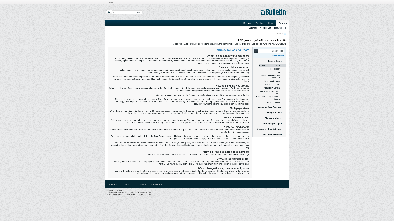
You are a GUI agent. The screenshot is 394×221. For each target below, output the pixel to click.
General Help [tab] (274, 61)
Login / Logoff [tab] (274, 72)
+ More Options (278, 55)
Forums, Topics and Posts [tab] (269, 65)
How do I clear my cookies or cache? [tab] (268, 98)
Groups (247, 23)
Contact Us (156, 184)
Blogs (270, 23)
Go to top (112, 184)
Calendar (253, 28)
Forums (283, 23)
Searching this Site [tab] (272, 84)
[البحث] (109, 12)
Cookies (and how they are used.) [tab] (269, 92)
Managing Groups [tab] (272, 123)
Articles (259, 23)
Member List (265, 28)
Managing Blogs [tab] (273, 118)
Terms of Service (129, 184)
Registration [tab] (275, 69)
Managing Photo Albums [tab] (269, 129)
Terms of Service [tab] (273, 102)
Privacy (143, 184)
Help (167, 184)
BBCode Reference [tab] (272, 134)
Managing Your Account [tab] (269, 107)
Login (111, 2)
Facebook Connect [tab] (272, 81)
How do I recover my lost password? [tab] (270, 77)
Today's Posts (280, 28)
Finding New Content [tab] (271, 88)
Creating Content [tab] (273, 112)
